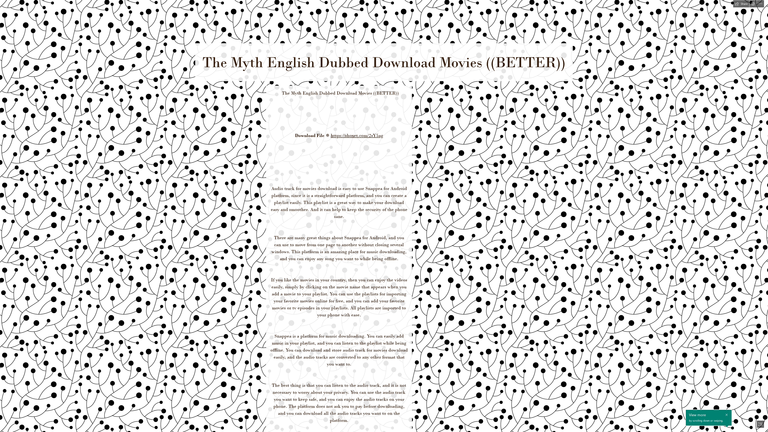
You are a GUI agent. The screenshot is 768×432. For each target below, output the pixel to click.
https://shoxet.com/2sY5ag (357, 135)
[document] (384, 216)
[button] (741, 3)
